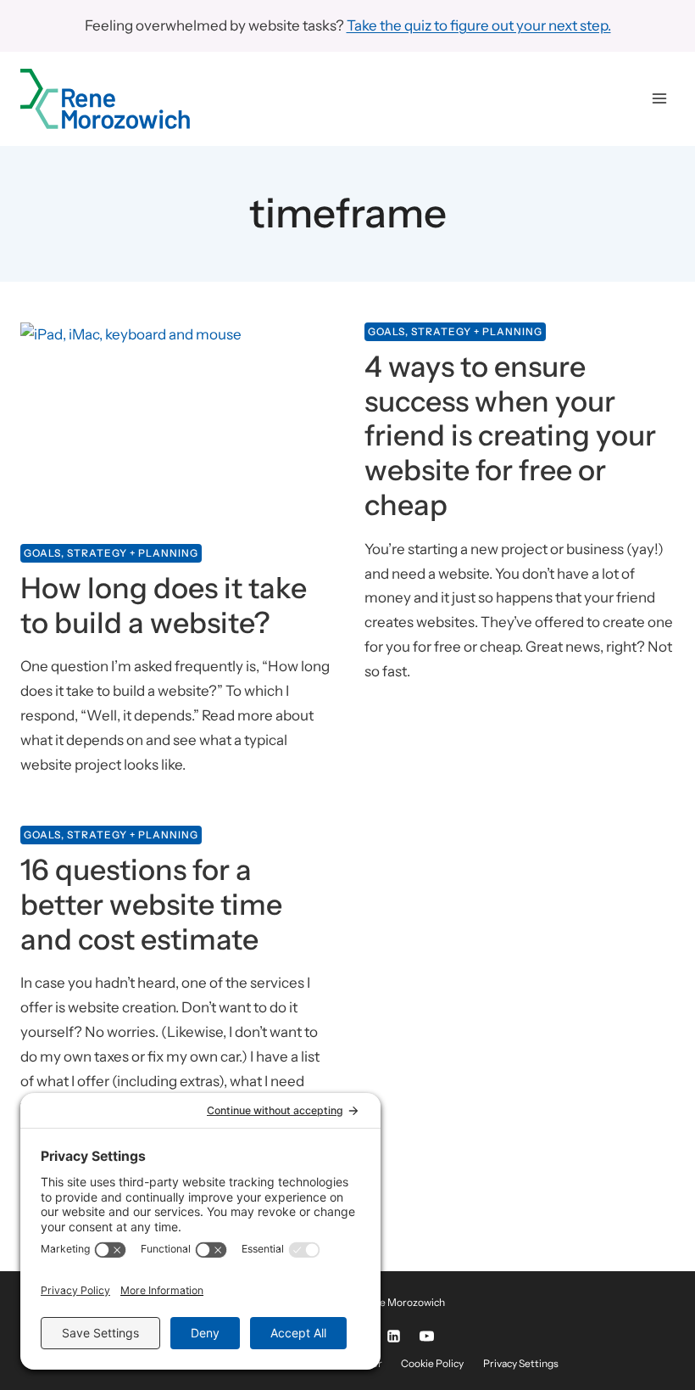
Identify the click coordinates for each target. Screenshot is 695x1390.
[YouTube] (426, 1336)
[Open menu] (659, 99)
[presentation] (175, 426)
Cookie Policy (432, 1363)
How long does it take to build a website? (163, 605)
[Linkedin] (393, 1336)
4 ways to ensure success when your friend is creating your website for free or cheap (510, 436)
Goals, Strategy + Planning (111, 552)
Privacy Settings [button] (521, 1363)
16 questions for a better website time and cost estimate (151, 904)
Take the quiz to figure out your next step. (479, 25)
